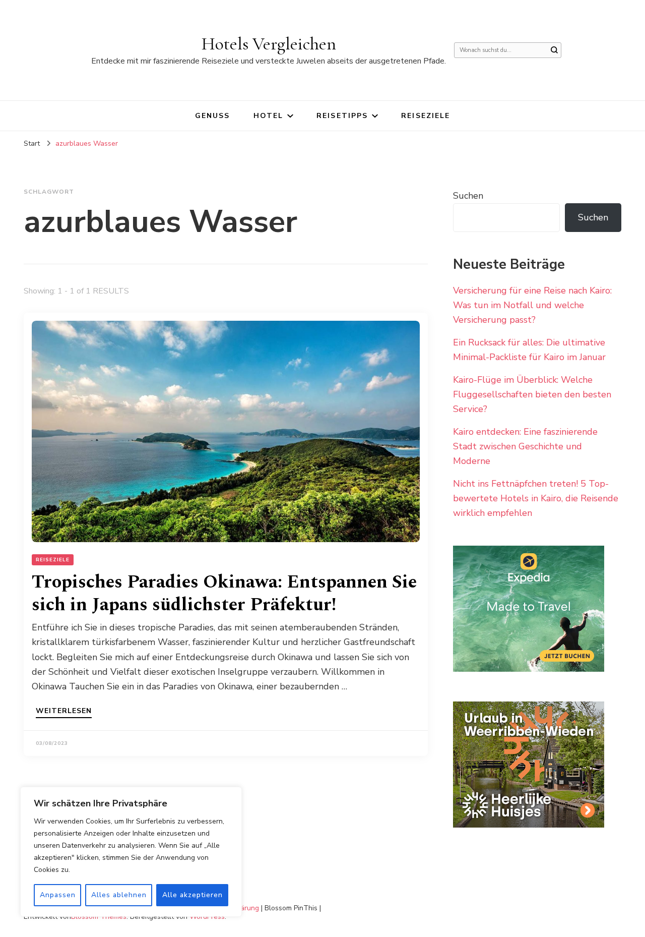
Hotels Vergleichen (269, 43)
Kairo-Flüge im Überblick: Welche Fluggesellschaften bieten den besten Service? (532, 394)
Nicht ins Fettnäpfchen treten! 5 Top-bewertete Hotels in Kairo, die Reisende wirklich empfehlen (535, 498)
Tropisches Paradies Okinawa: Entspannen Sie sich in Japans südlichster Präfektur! (224, 593)
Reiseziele (425, 116)
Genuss (212, 116)
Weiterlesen (64, 712)
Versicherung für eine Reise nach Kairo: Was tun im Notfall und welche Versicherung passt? (532, 305)
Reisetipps (342, 116)
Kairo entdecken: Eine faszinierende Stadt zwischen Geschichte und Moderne (525, 446)
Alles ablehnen (119, 895)
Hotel (268, 116)
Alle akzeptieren (192, 895)
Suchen (468, 196)
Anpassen (58, 895)
